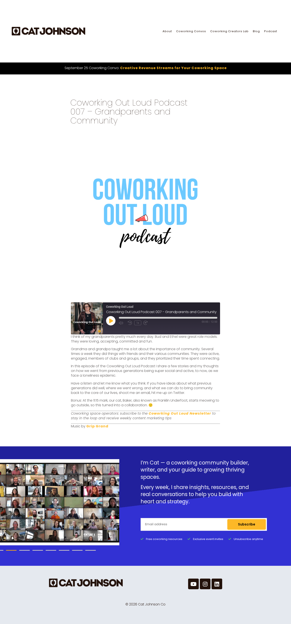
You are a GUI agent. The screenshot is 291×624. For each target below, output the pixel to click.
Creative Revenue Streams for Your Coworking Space (173, 67)
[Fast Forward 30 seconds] (146, 323)
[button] (11, 550)
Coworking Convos (191, 31)
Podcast (270, 31)
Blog (256, 31)
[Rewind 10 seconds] (130, 323)
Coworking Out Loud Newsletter (180, 413)
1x (137, 322)
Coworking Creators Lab (229, 31)
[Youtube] (193, 584)
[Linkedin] (217, 584)
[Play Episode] (110, 320)
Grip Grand (97, 426)
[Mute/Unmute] (122, 323)
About (167, 31)
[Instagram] (205, 584)
